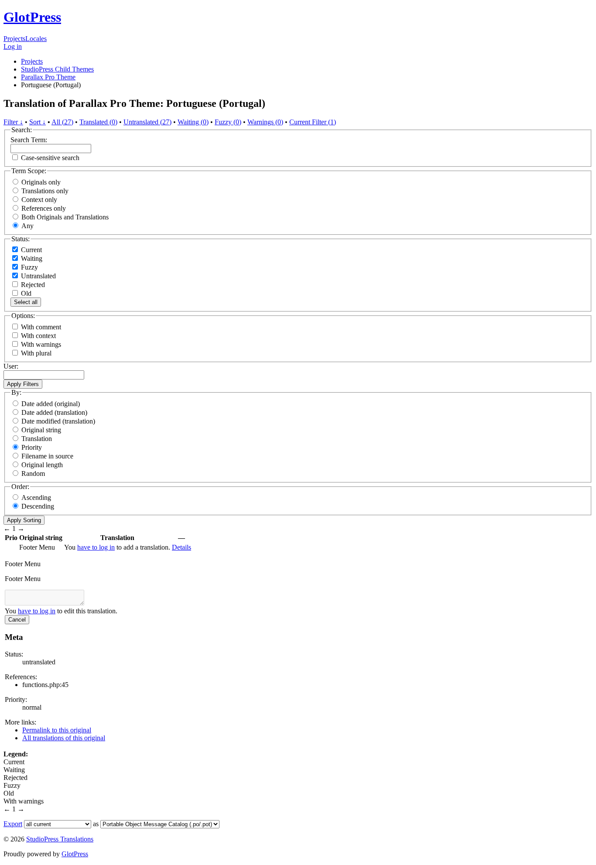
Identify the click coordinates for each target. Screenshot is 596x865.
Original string (41, 430)
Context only (39, 199)
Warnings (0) (265, 122)
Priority (31, 447)
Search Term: (28, 140)
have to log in (96, 547)
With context (38, 335)
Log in (12, 46)
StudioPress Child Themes (57, 69)
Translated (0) (98, 122)
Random (33, 473)
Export (12, 823)
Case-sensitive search (50, 157)
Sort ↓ (37, 122)
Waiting (30, 258)
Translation (36, 438)
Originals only (41, 182)
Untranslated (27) (147, 122)
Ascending (36, 497)
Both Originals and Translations (65, 217)
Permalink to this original (56, 730)
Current (30, 249)
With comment (41, 327)
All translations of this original (63, 738)
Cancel (17, 619)
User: (10, 366)
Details (181, 547)
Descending (37, 506)
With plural (36, 353)
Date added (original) (50, 403)
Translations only (45, 191)
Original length (42, 464)
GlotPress (32, 17)
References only (43, 208)
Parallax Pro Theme (48, 77)
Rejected (32, 284)
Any (27, 225)
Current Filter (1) (312, 122)
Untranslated (37, 276)
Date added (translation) (54, 412)
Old (25, 293)
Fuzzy (28, 267)
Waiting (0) (193, 122)
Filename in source (47, 456)
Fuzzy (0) (228, 122)
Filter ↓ (13, 122)
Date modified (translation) (58, 421)
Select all (26, 302)
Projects (14, 38)
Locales (36, 38)
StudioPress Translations (59, 839)
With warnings (41, 344)
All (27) (62, 122)
